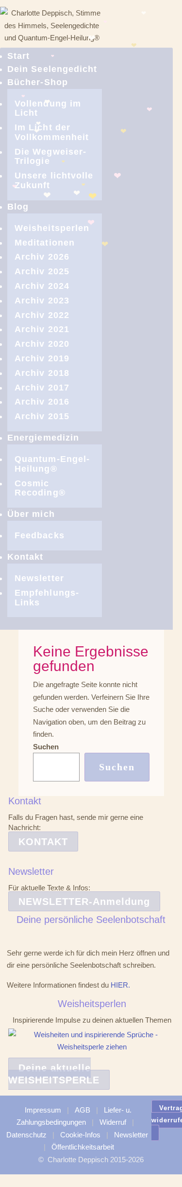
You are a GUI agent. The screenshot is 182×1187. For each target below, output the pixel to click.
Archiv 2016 (42, 402)
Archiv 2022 (42, 315)
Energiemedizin (43, 438)
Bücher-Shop (37, 82)
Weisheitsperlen (52, 228)
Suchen (46, 747)
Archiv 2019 (42, 358)
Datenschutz (26, 1135)
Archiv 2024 (42, 286)
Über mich (31, 514)
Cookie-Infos (80, 1135)
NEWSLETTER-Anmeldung (84, 901)
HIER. (120, 985)
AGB (82, 1110)
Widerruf (112, 1122)
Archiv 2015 (42, 416)
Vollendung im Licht (48, 108)
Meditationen (45, 243)
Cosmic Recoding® (40, 488)
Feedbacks (40, 535)
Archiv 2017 (42, 387)
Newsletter (39, 578)
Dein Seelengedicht (52, 69)
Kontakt (25, 557)
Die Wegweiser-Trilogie (50, 156)
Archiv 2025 (42, 271)
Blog (18, 207)
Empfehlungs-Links (47, 597)
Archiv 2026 (42, 257)
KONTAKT (43, 841)
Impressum (43, 1110)
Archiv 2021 (42, 329)
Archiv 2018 (42, 373)
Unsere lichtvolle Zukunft (54, 180)
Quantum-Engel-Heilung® (52, 464)
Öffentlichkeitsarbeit (82, 1147)
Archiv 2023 (42, 300)
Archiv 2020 (42, 344)
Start (18, 56)
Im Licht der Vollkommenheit (52, 132)
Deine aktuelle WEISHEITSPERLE (53, 1074)
